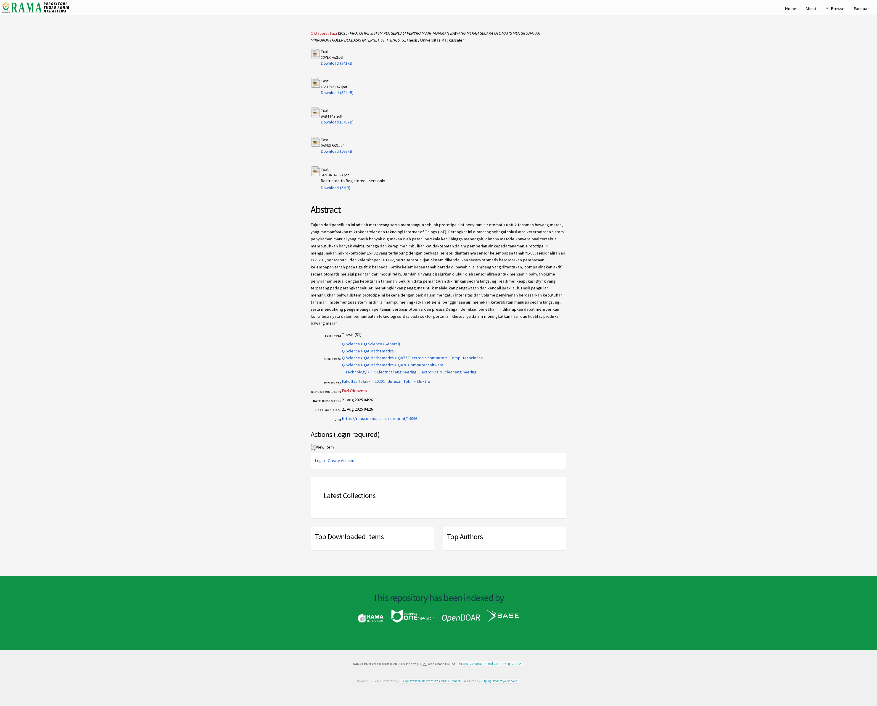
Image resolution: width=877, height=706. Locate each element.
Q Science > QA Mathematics (368, 351)
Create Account (342, 460)
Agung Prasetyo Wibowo (500, 681)
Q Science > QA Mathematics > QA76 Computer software (392, 364)
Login (320, 460)
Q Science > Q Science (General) (371, 343)
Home (790, 8)
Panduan (861, 8)
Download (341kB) (337, 63)
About (811, 8)
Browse (837, 8)
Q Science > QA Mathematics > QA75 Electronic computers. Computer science (412, 357)
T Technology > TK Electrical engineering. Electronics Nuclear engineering (409, 372)
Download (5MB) (335, 187)
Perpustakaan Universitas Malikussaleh (431, 681)
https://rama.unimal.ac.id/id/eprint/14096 (379, 418)
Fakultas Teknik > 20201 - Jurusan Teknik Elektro (386, 381)
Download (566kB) (337, 151)
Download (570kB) (337, 122)
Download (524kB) (337, 92)
